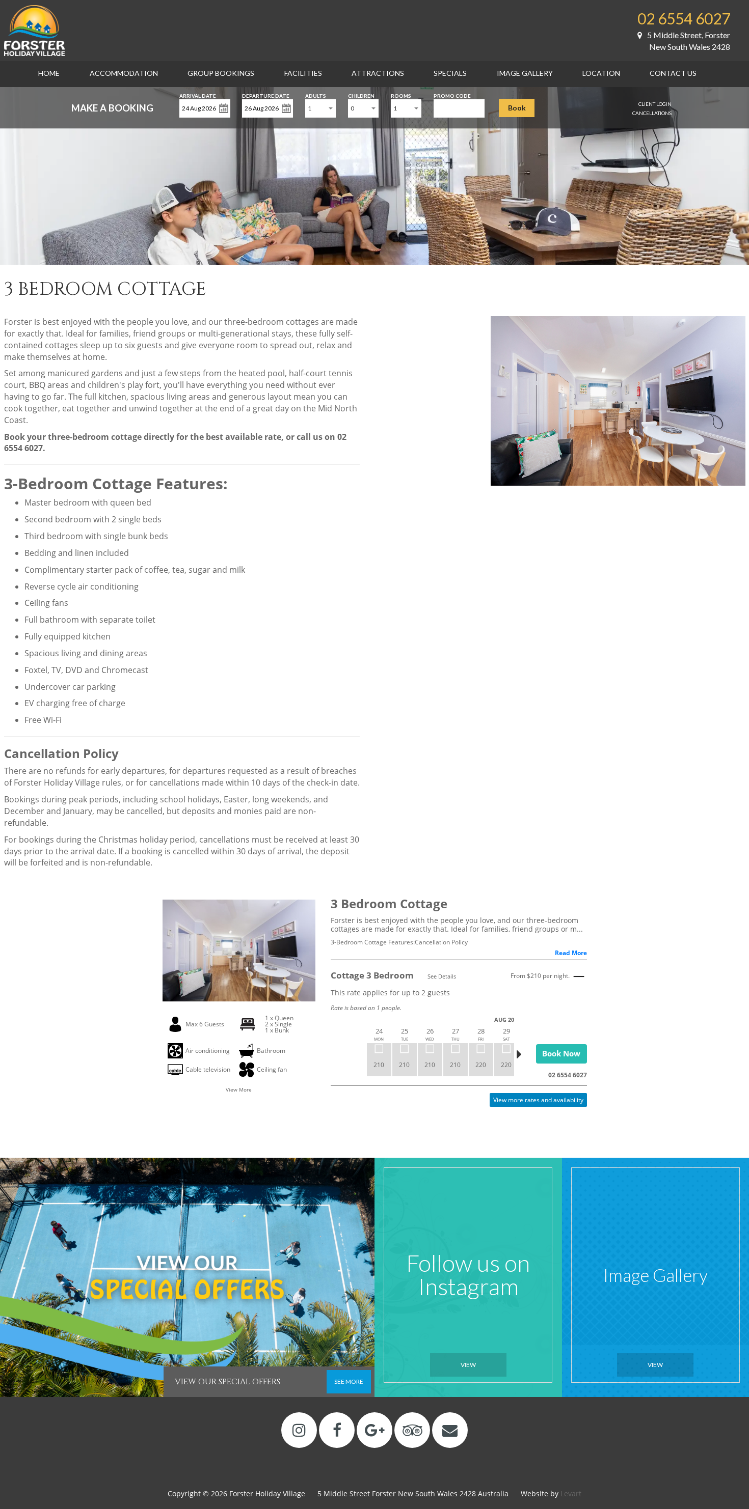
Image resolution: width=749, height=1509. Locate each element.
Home (49, 73)
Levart (570, 1493)
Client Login (655, 104)
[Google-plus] (375, 1429)
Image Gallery (525, 73)
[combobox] (320, 108)
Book (517, 107)
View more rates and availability (538, 1100)
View (468, 1364)
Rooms (401, 95)
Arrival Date (197, 95)
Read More (571, 952)
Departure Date (265, 95)
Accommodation (124, 73)
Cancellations (652, 113)
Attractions (378, 73)
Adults (315, 95)
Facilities (303, 73)
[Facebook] (337, 1429)
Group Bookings (221, 73)
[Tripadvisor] (412, 1429)
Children (361, 95)
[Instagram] (299, 1429)
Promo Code (452, 95)
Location (601, 73)
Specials (450, 73)
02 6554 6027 (683, 18)
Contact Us (673, 73)
